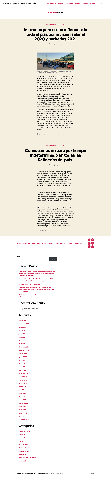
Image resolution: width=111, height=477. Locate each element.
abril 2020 (22, 363)
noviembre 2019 (24, 376)
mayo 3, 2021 (59, 165)
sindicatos (61, 134)
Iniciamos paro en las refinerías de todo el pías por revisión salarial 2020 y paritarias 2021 (55, 34)
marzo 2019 (22, 400)
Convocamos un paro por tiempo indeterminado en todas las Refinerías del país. (55, 155)
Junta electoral (23, 444)
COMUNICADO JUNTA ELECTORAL (29, 284)
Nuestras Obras (69, 3)
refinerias (53, 134)
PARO (49, 134)
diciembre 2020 (24, 347)
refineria (44, 230)
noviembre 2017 (24, 419)
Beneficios (77, 3)
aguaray (40, 134)
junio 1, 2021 (59, 44)
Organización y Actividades (27, 457)
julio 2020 (22, 360)
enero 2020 (22, 370)
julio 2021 (22, 330)
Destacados (61, 24)
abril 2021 (22, 340)
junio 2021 (22, 334)
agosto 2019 (23, 386)
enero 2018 (22, 416)
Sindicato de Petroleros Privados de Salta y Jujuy (19, 3)
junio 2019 (22, 390)
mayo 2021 (22, 337)
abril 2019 (22, 396)
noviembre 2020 (24, 350)
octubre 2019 (23, 380)
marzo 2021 (22, 343)
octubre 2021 (23, 320)
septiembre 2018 (24, 403)
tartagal (66, 134)
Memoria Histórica (24, 448)
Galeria (21, 441)
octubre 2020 (23, 353)
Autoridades (85, 3)
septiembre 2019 (24, 383)
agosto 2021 (22, 327)
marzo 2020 (22, 367)
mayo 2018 (22, 406)
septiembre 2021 (24, 324)
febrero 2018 (23, 413)
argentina (45, 134)
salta (57, 134)
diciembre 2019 (24, 373)
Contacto (92, 3)
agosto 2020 (23, 357)
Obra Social (60, 3)
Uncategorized (23, 461)
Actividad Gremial (51, 3)
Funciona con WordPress (56, 473)
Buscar (18, 256)
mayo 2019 (22, 393)
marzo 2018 (22, 410)
